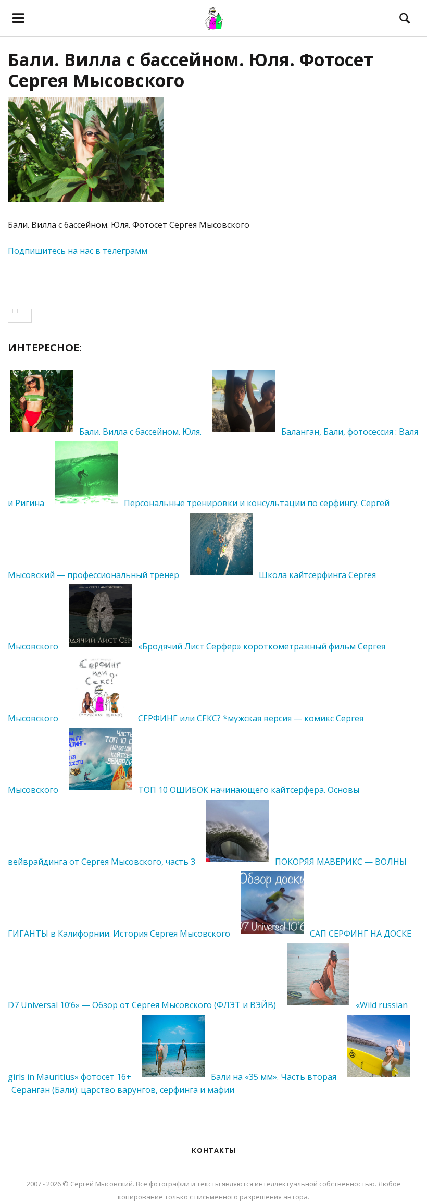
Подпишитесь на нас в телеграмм (77, 250)
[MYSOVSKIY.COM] (214, 18)
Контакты (214, 1150)
